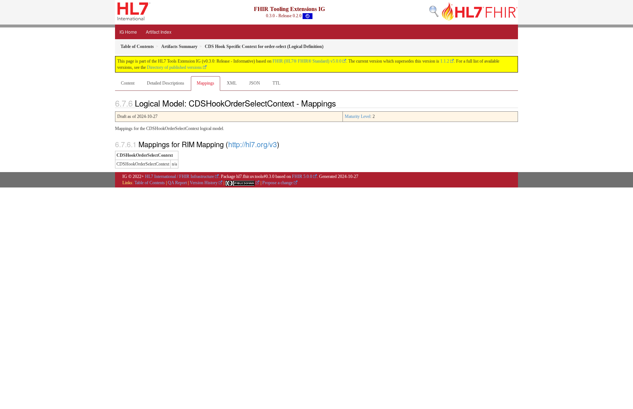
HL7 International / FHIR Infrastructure (179, 176)
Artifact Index (158, 32)
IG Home (128, 32)
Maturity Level (357, 116)
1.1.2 (444, 61)
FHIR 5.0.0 (302, 176)
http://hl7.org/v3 (252, 144)
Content (127, 83)
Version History (204, 182)
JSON (254, 83)
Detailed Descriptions (165, 83)
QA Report (177, 182)
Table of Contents (149, 182)
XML (232, 83)
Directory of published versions (174, 67)
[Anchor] (340, 103)
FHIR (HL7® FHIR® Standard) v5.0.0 (307, 61)
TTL (276, 83)
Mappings (205, 83)
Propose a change (277, 182)
